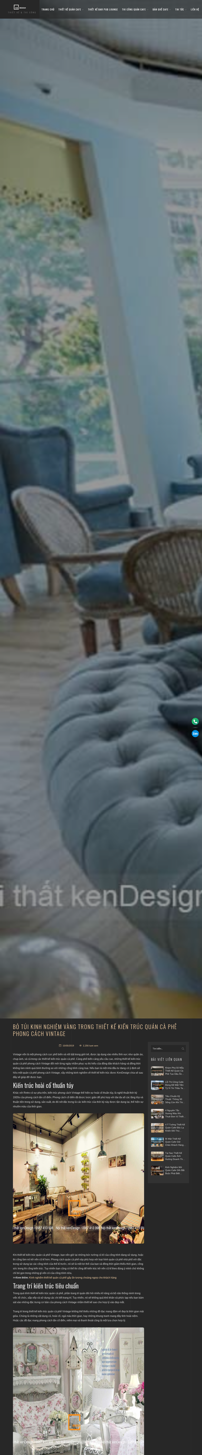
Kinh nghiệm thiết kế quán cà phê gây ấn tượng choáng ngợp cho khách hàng (72, 1277)
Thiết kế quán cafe (70, 9)
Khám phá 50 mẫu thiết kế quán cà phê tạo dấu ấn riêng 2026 (174, 1071)
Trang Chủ (48, 9)
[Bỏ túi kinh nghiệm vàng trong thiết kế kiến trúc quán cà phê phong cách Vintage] (78, 1178)
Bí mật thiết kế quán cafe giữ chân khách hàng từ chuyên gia (174, 1142)
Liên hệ (195, 9)
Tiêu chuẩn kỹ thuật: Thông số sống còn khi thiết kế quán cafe (175, 1099)
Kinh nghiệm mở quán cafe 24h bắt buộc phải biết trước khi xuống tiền (174, 1170)
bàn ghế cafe (161, 9)
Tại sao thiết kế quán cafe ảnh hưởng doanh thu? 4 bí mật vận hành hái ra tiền (175, 1156)
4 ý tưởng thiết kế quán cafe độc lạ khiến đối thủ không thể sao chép (175, 1127)
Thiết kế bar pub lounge (103, 9)
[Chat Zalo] (195, 733)
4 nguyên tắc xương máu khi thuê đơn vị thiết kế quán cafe (174, 1113)
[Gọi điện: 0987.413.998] (195, 721)
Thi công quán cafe (134, 9)
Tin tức (180, 9)
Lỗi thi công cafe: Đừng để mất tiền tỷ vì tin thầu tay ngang (174, 1085)
